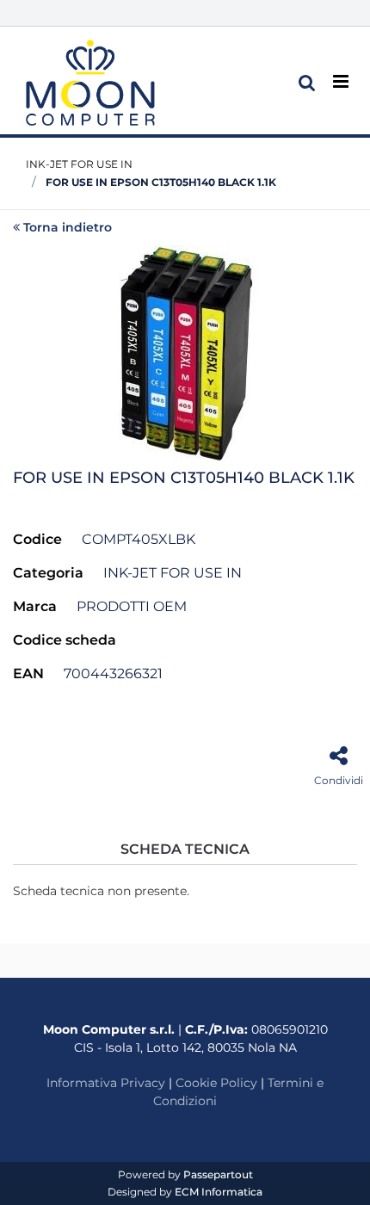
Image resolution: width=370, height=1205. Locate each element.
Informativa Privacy (105, 1083)
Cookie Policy (216, 1083)
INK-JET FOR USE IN (79, 164)
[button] (185, 351)
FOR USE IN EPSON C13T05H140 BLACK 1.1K (161, 182)
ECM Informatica (218, 1191)
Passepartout (218, 1174)
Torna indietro (67, 227)
